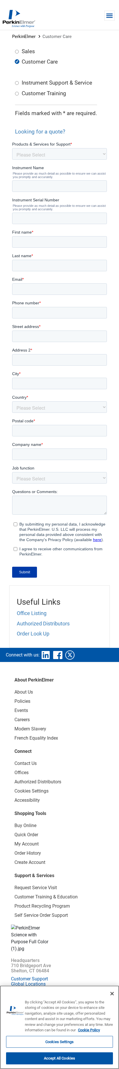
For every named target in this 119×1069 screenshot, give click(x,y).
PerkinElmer (24, 36)
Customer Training (44, 93)
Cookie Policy (89, 1030)
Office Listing (32, 613)
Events (21, 710)
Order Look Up (33, 634)
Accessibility (27, 800)
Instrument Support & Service (57, 82)
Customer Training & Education (46, 897)
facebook (57, 655)
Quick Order (26, 834)
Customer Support (29, 979)
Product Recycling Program (42, 906)
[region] (59, 1027)
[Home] (19, 18)
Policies (22, 701)
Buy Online (25, 825)
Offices (21, 772)
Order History (27, 853)
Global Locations (28, 984)
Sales (28, 51)
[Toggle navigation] (109, 16)
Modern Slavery (30, 729)
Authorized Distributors (43, 624)
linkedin (45, 655)
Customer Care (40, 61)
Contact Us (25, 763)
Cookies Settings (59, 1042)
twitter (70, 655)
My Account (26, 844)
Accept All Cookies (59, 1058)
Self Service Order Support (41, 915)
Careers (22, 719)
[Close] (112, 993)
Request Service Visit (35, 887)
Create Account (29, 862)
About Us (23, 692)
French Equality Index (36, 738)
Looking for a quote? (40, 131)
